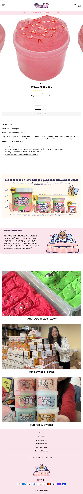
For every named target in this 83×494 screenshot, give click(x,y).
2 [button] (42, 83)
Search (41, 433)
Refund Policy (41, 444)
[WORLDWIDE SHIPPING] (41, 346)
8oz (38, 107)
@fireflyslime (10, 147)
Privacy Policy (41, 440)
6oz (45, 107)
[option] (41, 13)
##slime (16, 152)
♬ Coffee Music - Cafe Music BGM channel (21, 154)
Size (41, 103)
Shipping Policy (41, 447)
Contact (41, 437)
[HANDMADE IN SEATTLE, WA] (41, 293)
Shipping (33, 96)
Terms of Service (41, 451)
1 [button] (40, 83)
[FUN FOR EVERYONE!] (41, 399)
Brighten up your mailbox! (41, 458)
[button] (38, 91)
